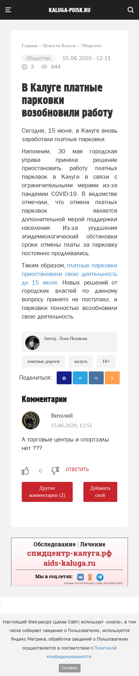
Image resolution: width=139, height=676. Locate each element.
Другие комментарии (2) (47, 491)
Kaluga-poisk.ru (70, 10)
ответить (77, 469)
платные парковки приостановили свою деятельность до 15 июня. (69, 274)
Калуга (80, 361)
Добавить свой (100, 491)
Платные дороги (43, 361)
